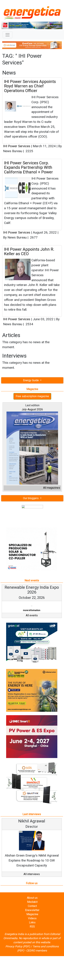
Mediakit (32, 901)
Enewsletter (32, 910)
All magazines (51, 487)
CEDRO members (36, 950)
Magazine (32, 914)
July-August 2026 (32, 409)
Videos (32, 918)
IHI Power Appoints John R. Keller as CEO (29, 251)
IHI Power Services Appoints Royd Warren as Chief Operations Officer (30, 86)
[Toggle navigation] (7, 34)
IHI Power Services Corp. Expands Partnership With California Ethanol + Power (28, 167)
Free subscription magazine (32, 396)
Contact (32, 906)
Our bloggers (31, 498)
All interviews (32, 874)
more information (31, 610)
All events (32, 615)
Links (32, 922)
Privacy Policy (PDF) (17, 946)
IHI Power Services (16, 146)
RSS (32, 926)
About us (32, 897)
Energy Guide (31, 380)
